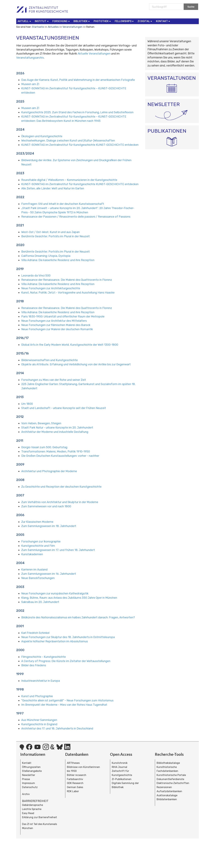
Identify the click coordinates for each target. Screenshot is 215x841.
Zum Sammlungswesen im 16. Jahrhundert (48, 574)
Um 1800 (27, 404)
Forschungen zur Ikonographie (41, 541)
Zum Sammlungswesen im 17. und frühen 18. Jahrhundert (58, 550)
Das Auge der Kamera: (78, 80)
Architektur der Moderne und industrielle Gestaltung (54, 432)
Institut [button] (40, 21)
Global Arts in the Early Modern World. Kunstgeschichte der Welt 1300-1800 (69, 344)
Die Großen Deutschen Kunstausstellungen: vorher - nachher (60, 456)
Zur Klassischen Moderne (37, 522)
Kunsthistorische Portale (171, 775)
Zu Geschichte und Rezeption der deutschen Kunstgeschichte (61, 486)
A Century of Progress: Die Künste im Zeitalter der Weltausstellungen (65, 661)
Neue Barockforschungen (38, 578)
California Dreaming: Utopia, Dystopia (45, 256)
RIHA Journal (119, 767)
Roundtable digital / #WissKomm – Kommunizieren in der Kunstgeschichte (69, 180)
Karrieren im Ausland (34, 569)
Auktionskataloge (167, 795)
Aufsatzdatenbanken (169, 791)
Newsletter (28, 775)
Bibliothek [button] (81, 21)
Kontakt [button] (162, 21)
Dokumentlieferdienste (170, 779)
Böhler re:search (76, 775)
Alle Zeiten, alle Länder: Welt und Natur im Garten (52, 188)
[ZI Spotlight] (22, 748)
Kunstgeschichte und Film (38, 545)
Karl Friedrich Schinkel (35, 633)
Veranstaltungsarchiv (30, 57)
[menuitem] (25, 21)
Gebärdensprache (32, 805)
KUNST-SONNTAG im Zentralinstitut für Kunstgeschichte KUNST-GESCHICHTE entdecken (80, 145)
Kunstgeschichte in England (39, 724)
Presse (26, 779)
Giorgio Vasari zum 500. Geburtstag (44, 447)
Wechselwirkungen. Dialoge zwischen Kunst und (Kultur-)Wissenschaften (68, 140)
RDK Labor (73, 791)
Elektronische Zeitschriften (173, 783)
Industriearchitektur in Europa (40, 681)
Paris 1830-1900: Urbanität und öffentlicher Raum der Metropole (63, 316)
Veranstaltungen (72, 26)
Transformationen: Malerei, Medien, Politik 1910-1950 (55, 451)
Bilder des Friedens (33, 665)
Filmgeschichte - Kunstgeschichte (43, 657)
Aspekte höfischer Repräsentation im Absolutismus (54, 641)
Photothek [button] (101, 21)
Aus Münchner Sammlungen (39, 720)
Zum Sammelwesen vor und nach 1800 (46, 506)
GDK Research (75, 783)
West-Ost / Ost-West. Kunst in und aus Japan (50, 232)
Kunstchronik (119, 762)
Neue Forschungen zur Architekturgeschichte (50, 288)
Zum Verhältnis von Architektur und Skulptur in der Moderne (59, 502)
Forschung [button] (59, 21)
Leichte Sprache (31, 809)
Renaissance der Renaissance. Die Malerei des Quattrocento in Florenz (66, 280)
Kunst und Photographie (37, 696)
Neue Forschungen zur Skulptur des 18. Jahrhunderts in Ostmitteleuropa (68, 637)
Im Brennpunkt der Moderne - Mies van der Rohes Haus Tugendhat (64, 704)
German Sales (75, 787)
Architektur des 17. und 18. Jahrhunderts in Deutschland (57, 728)
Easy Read (28, 813)
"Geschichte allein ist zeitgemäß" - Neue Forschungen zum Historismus (67, 700)
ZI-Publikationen (121, 779)
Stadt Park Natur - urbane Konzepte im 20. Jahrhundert (57, 427)
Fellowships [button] (123, 21)
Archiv (26, 794)
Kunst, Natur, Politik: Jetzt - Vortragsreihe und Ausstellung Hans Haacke (68, 292)
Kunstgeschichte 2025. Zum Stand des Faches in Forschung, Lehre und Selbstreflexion (77, 112)
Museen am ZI (30, 84)
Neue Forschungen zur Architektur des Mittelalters (54, 321)
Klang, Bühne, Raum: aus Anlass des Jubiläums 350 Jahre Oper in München (69, 597)
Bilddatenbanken (167, 799)
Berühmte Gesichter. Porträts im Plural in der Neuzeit (55, 236)
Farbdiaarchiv (75, 779)
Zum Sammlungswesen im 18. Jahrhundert (48, 526)
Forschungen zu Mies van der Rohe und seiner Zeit (53, 380)
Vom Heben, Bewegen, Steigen (41, 423)
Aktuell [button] (23, 21)
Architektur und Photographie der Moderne (49, 471)
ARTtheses (73, 762)
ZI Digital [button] (144, 21)
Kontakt (26, 762)
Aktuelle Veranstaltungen (94, 53)
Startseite (38, 26)
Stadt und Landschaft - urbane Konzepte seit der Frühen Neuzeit (63, 408)
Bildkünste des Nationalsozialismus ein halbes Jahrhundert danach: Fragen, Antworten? (78, 617)
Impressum (28, 783)
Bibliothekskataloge (168, 762)
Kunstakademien (32, 554)
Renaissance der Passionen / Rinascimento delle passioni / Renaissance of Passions (75, 216)
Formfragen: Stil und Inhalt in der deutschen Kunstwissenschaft (62, 204)
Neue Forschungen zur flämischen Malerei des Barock (55, 325)
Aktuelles (53, 26)
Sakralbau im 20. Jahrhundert (40, 602)
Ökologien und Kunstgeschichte (41, 136)
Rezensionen (164, 787)
